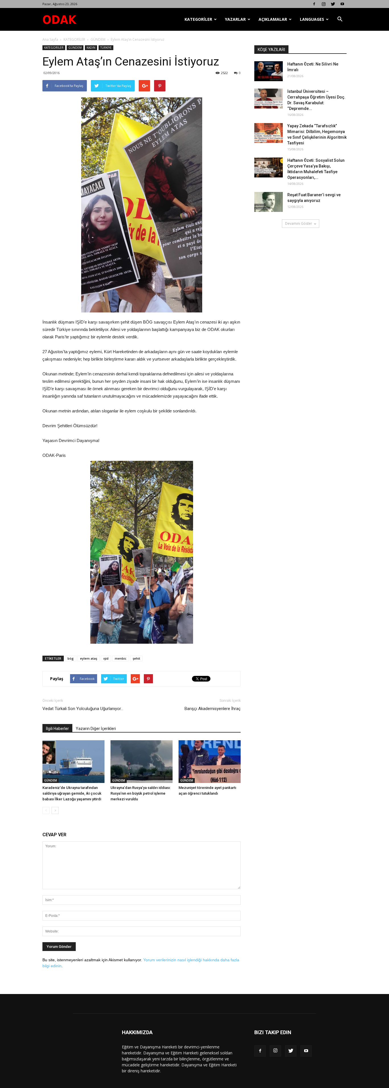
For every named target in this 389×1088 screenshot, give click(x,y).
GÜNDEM (98, 39)
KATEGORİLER (198, 19)
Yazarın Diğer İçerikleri (96, 728)
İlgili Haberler (57, 728)
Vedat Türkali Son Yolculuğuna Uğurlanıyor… (82, 708)
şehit (136, 658)
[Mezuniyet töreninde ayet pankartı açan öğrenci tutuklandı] (210, 761)
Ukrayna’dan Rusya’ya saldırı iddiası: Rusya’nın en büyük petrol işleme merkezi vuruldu (140, 793)
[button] (340, 19)
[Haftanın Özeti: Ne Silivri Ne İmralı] (268, 71)
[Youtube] (342, 4)
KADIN (91, 48)
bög (70, 658)
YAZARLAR (235, 19)
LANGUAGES (312, 19)
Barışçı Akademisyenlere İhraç (213, 708)
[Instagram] (323, 4)
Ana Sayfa (50, 39)
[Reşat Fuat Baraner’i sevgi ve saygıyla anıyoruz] (268, 202)
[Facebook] (314, 4)
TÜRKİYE (106, 48)
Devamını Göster (298, 223)
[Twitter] (333, 4)
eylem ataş (88, 658)
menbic (120, 658)
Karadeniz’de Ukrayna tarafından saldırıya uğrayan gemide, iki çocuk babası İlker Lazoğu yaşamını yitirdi (71, 793)
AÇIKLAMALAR (273, 19)
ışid (105, 658)
